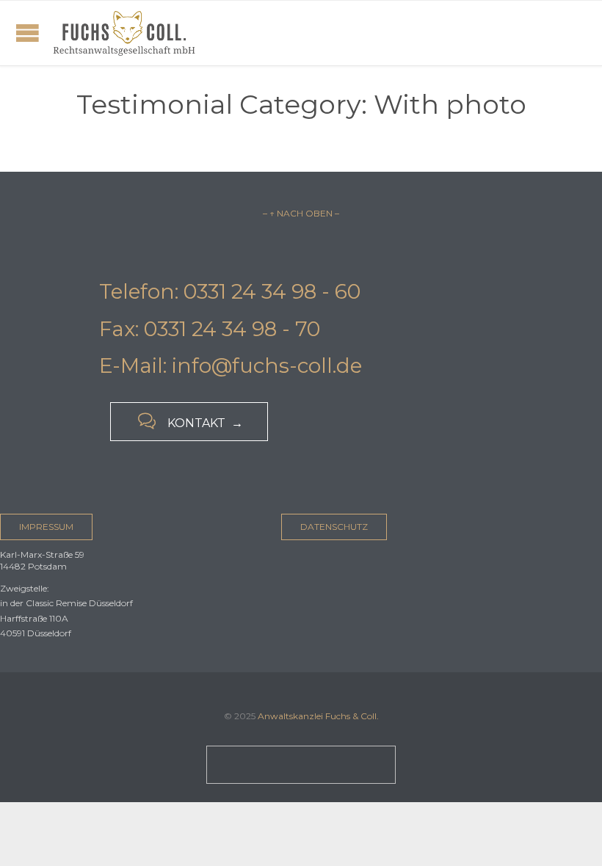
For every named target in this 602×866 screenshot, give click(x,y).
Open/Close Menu (27, 33)
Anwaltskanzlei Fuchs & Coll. (318, 715)
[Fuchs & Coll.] (123, 33)
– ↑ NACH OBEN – (301, 213)
